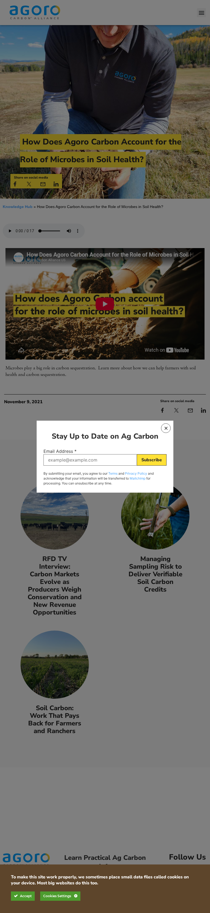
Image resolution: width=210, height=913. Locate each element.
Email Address (60, 451)
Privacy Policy (136, 473)
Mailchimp (137, 478)
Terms (113, 473)
